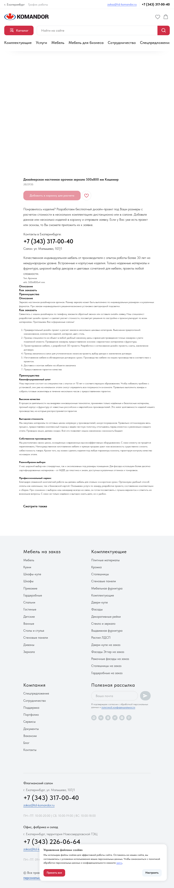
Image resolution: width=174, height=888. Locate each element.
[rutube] (115, 717)
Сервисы (29, 722)
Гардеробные (32, 595)
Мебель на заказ (42, 551)
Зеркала (29, 652)
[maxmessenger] (94, 717)
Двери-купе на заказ (105, 645)
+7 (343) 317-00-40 (156, 4)
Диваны (28, 645)
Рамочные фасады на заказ (110, 659)
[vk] (101, 717)
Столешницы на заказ (106, 666)
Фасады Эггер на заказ (107, 652)
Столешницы (100, 574)
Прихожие (30, 588)
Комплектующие (18, 42)
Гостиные (29, 609)
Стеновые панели (35, 638)
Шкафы (28, 581)
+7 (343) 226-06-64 (51, 841)
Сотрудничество (122, 42)
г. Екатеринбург (14, 4)
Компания (34, 685)
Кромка (96, 567)
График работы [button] (38, 4)
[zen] (122, 717)
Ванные (28, 624)
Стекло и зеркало (103, 624)
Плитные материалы (105, 560)
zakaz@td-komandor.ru (122, 4)
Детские (29, 617)
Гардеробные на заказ (106, 673)
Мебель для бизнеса (86, 42)
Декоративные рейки (106, 617)
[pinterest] (129, 717)
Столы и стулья (33, 631)
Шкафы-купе (32, 574)
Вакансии (30, 736)
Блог (26, 743)
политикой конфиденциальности (118, 707)
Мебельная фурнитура (106, 588)
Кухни (27, 567)
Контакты (29, 750)
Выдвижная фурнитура (106, 631)
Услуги (41, 42)
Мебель (57, 42)
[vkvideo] (108, 717)
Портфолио (31, 715)
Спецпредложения (155, 42)
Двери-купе (99, 602)
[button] (157, 16)
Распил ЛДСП (101, 638)
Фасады (97, 609)
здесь (119, 862)
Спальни (29, 602)
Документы (31, 729)
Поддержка (31, 708)
